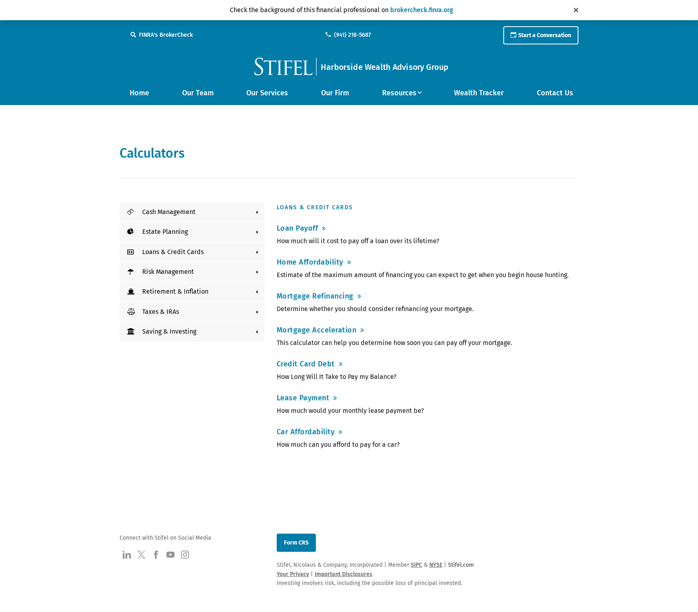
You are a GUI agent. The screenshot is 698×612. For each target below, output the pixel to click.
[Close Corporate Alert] (576, 10)
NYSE (435, 565)
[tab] (192, 212)
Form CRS (296, 542)
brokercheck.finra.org (421, 10)
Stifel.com (461, 565)
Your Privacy (293, 574)
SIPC (416, 565)
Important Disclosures (343, 574)
